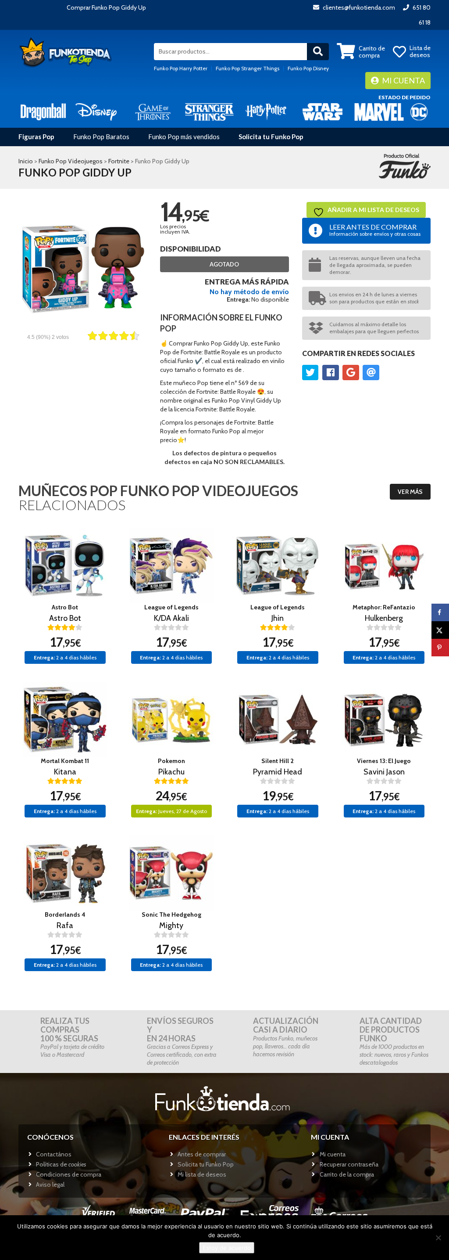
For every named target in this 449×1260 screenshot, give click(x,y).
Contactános (53, 1154)
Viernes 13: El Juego (384, 761)
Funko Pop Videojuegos (71, 161)
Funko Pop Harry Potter (180, 68)
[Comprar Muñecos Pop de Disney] (96, 111)
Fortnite (118, 161)
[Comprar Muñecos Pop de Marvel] (379, 111)
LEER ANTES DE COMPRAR (374, 230)
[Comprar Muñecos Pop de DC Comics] (419, 111)
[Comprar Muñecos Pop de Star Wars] (322, 111)
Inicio (25, 161)
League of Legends (171, 607)
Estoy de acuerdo (227, 1247)
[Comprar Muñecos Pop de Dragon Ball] (43, 111)
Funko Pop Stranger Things (247, 68)
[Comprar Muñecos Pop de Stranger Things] (209, 111)
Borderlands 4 (65, 914)
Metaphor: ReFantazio (384, 607)
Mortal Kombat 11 (65, 761)
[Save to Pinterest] (440, 647)
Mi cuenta (403, 80)
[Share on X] (440, 630)
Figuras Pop (36, 136)
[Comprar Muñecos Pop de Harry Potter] (266, 111)
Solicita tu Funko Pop (271, 136)
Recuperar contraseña (349, 1164)
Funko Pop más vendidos (184, 136)
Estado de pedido (404, 97)
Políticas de (61, 1164)
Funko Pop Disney (308, 68)
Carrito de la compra (347, 1174)
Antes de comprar (202, 1154)
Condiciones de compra (68, 1174)
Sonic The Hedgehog (171, 914)
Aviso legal (50, 1184)
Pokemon (171, 761)
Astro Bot (65, 607)
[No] (438, 1237)
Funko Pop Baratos (101, 136)
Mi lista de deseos (202, 1174)
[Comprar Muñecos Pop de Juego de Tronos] (153, 111)
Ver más (410, 492)
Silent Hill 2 (277, 761)
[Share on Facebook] (440, 612)
